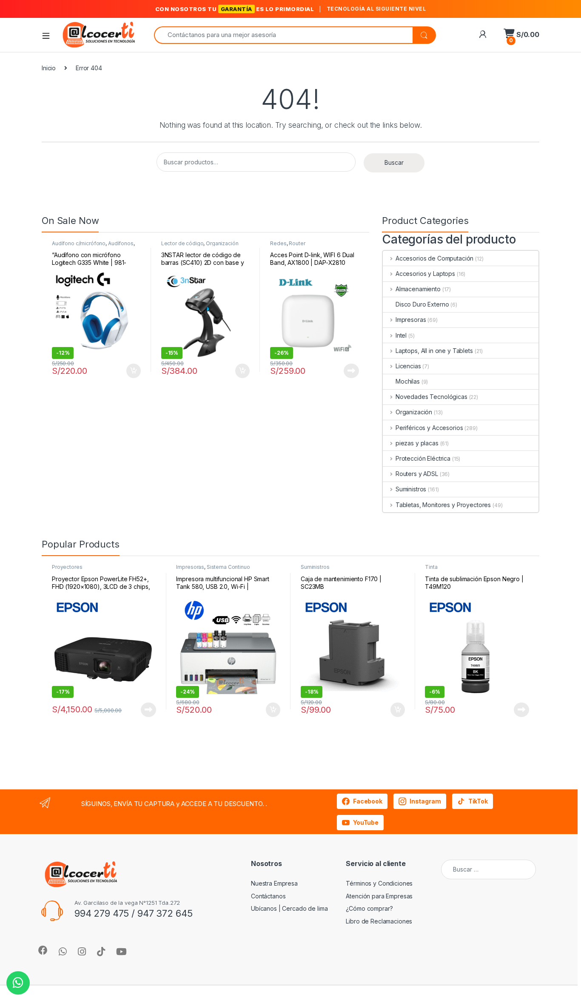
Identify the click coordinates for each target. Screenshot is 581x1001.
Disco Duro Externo (422, 304)
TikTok (478, 801)
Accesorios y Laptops (425, 273)
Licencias (408, 366)
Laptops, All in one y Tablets (434, 350)
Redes (278, 243)
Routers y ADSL (417, 473)
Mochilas (408, 381)
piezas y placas (417, 443)
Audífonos (121, 243)
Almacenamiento (418, 289)
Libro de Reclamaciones (379, 921)
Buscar (394, 162)
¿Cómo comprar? (369, 908)
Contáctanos (268, 896)
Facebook (367, 801)
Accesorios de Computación (434, 258)
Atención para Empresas (379, 896)
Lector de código (182, 243)
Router (297, 243)
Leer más (351, 371)
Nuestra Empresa (274, 883)
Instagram (425, 801)
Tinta (431, 567)
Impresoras (411, 319)
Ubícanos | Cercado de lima (289, 908)
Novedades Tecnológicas (431, 396)
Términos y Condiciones (379, 883)
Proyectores (67, 567)
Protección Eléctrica (423, 458)
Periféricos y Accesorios (429, 427)
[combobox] (283, 35)
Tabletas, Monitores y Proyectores (443, 504)
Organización (222, 243)
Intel (401, 335)
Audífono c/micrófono (78, 243)
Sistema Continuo (228, 567)
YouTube (366, 822)
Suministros (411, 489)
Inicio (49, 68)
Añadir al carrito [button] (132, 371)
